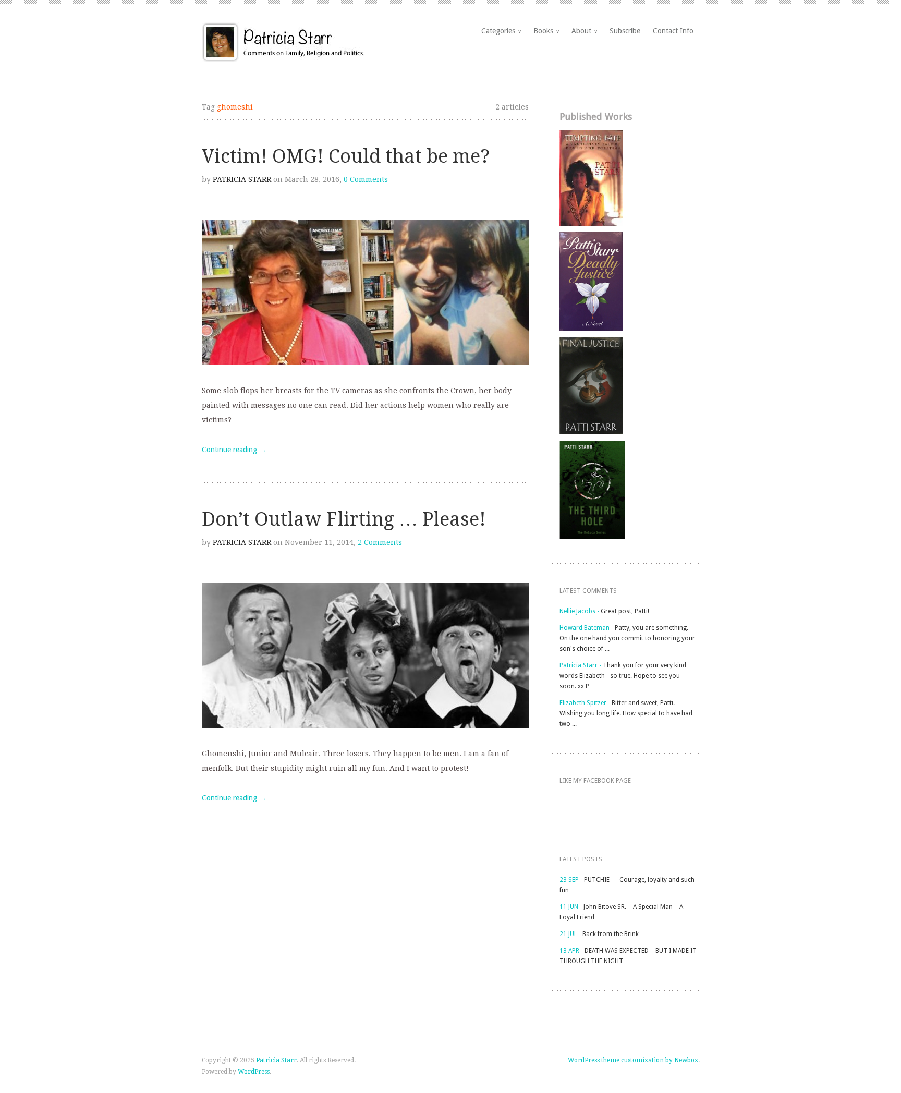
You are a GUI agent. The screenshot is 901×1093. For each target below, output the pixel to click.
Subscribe (625, 31)
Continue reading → (234, 449)
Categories (501, 31)
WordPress (254, 1071)
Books (546, 31)
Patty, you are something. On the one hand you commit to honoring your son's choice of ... (627, 638)
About (584, 31)
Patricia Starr (242, 179)
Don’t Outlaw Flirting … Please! (344, 519)
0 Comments (366, 179)
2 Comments (380, 542)
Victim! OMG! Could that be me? (346, 156)
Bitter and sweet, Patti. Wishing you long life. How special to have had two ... (625, 713)
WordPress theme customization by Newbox (633, 1060)
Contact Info (673, 31)
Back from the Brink (610, 934)
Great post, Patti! (625, 611)
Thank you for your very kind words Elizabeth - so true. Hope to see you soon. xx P (622, 676)
